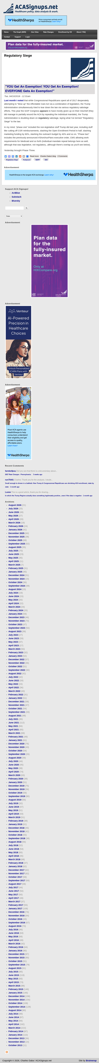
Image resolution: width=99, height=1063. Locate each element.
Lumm (8, 492)
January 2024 (15, 614)
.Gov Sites (35, 32)
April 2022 (13, 687)
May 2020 (13, 768)
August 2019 (14, 800)
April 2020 (13, 772)
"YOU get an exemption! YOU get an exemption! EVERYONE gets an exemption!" (42, 88)
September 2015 (16, 964)
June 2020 (13, 765)
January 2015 (15, 993)
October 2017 (15, 877)
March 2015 (14, 986)
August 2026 (14, 505)
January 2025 (15, 572)
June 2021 (13, 722)
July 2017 (13, 887)
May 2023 (13, 642)
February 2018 (15, 863)
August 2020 (14, 758)
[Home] (31, 12)
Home (6, 32)
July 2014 (13, 1014)
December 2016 (16, 912)
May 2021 (13, 726)
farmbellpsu (10, 471)
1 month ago (14, 487)
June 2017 (13, 891)
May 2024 (13, 600)
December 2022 (16, 659)
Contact (7, 37)
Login (27, 37)
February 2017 (15, 905)
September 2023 (16, 628)
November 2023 (16, 621)
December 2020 (16, 743)
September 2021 (16, 712)
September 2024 (16, 586)
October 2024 (15, 582)
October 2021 (15, 708)
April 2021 (13, 729)
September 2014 (16, 1007)
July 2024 (13, 593)
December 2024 (16, 575)
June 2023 (13, 638)
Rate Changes (48, 32)
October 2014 (15, 1003)
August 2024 (14, 589)
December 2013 (16, 1038)
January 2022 (15, 698)
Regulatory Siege (12, 160)
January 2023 (15, 656)
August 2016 (14, 926)
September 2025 (16, 544)
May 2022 (13, 684)
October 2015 (15, 961)
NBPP (37, 160)
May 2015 (13, 978)
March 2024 (14, 607)
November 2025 (16, 537)
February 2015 (15, 989)
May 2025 (13, 558)
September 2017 (16, 880)
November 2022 (16, 663)
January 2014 (15, 1035)
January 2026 (15, 529)
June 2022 (13, 680)
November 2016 (16, 915)
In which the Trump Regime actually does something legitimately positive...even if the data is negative (43, 496)
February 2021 (15, 736)
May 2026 (13, 515)
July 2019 (13, 803)
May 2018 (13, 852)
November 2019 (16, 789)
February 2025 (15, 568)
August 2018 (14, 842)
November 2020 (16, 747)
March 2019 (14, 817)
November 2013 (16, 1042)
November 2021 (16, 705)
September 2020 (16, 754)
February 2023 (15, 652)
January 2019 (15, 824)
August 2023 (14, 631)
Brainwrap (91, 1060)
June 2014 (13, 1017)
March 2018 (14, 859)
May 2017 (13, 894)
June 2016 (13, 933)
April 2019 (13, 814)
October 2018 (15, 835)
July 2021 (13, 719)
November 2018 (16, 831)
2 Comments (62, 156)
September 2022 (16, 670)
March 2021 (14, 733)
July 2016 (13, 929)
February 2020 (15, 778)
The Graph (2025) (19, 32)
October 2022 (15, 666)
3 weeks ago (37, 474)
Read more (34, 156)
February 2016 (15, 947)
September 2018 (16, 838)
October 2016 (15, 919)
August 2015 (14, 968)
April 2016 (13, 940)
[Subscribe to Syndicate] (6, 1053)
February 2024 (15, 610)
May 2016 (13, 936)
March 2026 (14, 522)
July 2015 (13, 971)
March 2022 (14, 691)
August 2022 (14, 673)
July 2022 (13, 677)
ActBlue (16, 193)
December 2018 (16, 828)
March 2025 (14, 565)
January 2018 (15, 866)
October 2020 (15, 750)
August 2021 (14, 715)
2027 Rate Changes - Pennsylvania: (18, 474)
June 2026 (13, 512)
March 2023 (14, 649)
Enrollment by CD (65, 32)
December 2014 (16, 996)
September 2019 (16, 796)
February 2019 (15, 821)
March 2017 (14, 901)
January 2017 (15, 908)
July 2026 (13, 508)
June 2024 (13, 596)
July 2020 (13, 761)
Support (18, 37)
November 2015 (16, 957)
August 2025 (14, 547)
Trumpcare (26, 160)
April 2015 (13, 982)
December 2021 (16, 701)
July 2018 (13, 845)
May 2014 (13, 1021)
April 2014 (13, 1024)
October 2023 (15, 624)
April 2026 (13, 519)
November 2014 (16, 1000)
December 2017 (16, 870)
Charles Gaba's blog (48, 156)
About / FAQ (81, 32)
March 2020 (14, 775)
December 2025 (16, 533)
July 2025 (13, 550)
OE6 (46, 160)
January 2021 (15, 740)
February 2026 (15, 526)
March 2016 (14, 943)
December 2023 (16, 617)
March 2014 (14, 1028)
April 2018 (13, 856)
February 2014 (15, 1031)
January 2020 (15, 782)
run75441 (9, 480)
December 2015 (16, 954)
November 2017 (16, 873)
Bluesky (16, 201)
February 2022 (15, 694)
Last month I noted (14, 100)
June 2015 (13, 975)
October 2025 (15, 540)
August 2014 (14, 1010)
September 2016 (16, 922)
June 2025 (13, 554)
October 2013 (15, 1045)
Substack (16, 197)
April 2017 (13, 898)
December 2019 (16, 786)
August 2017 (14, 884)
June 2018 (13, 849)
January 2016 (15, 950)
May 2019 (13, 810)
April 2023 (13, 645)
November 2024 (16, 579)
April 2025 (13, 561)
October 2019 (15, 793)
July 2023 (13, 635)
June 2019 (13, 807)
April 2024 (13, 603)
